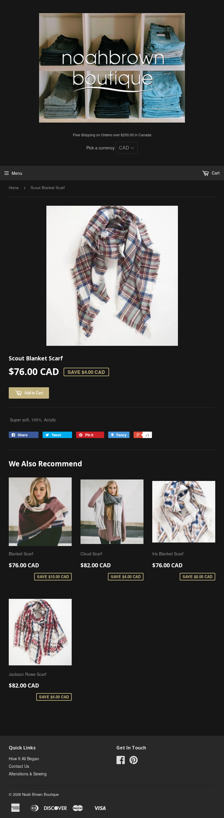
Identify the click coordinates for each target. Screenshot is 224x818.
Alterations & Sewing (28, 774)
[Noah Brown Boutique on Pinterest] (133, 762)
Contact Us (19, 766)
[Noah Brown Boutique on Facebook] (120, 762)
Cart (215, 173)
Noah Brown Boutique (40, 794)
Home (14, 187)
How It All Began (24, 758)
